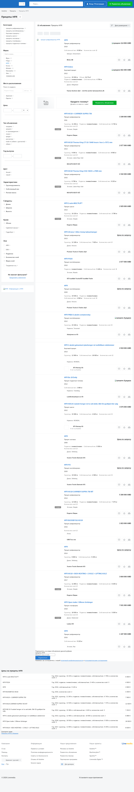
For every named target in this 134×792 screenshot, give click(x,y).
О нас (4, 749)
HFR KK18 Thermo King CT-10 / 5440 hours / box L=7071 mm (88, 142)
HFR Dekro (68, 67)
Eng (3, 764)
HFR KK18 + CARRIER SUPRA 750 (78, 114)
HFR (66, 40)
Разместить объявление (104, 103)
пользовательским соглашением (96, 660)
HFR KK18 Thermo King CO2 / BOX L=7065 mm (83, 171)
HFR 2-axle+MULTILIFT (73, 203)
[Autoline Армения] (9, 4)
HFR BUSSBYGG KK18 (73, 520)
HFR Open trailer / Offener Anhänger (78, 602)
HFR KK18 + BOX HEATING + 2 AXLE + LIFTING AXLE (85, 574)
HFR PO (67, 465)
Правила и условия (37, 749)
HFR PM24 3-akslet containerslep (77, 315)
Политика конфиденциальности (42, 752)
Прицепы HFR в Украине (9, 733)
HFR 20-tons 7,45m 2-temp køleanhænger (80, 232)
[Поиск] (31, 4)
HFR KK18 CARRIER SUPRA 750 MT (78, 492)
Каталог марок (36, 763)
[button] (124, 60)
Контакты (5, 756)
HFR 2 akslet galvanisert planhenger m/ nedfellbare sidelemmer (89, 345)
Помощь (4, 752)
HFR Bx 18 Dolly (70, 377)
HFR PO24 (68, 259)
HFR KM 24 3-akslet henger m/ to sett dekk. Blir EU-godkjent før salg (91, 404)
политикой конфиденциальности (72, 660)
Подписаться (42, 658)
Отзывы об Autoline (37, 759)
